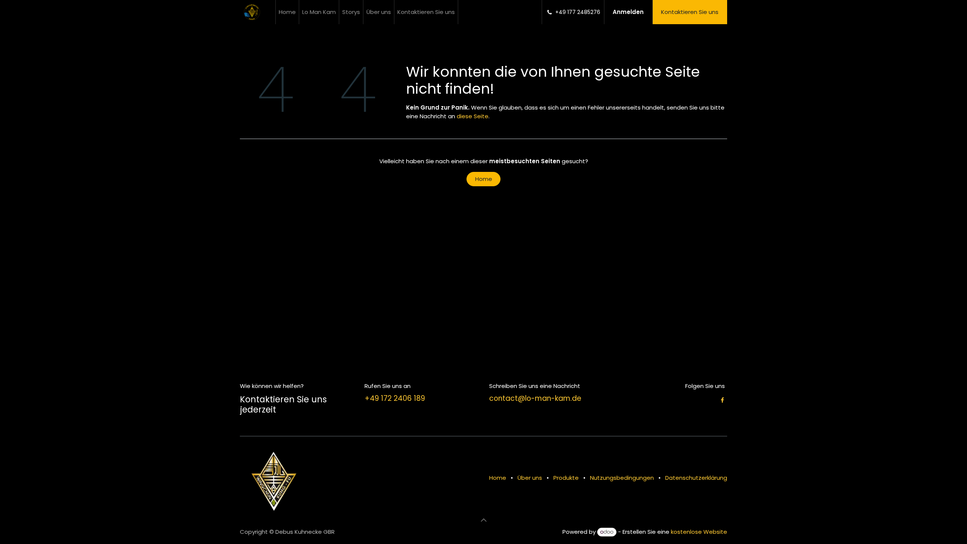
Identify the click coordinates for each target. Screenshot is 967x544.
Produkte (566, 478)
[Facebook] (722, 400)
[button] (483, 520)
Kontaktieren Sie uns (689, 12)
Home (483, 179)
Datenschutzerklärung (696, 478)
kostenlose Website (699, 532)
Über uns (529, 478)
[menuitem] (287, 12)
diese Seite (472, 116)
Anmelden (628, 12)
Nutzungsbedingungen (622, 478)
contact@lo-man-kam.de (535, 398)
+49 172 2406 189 (395, 398)
